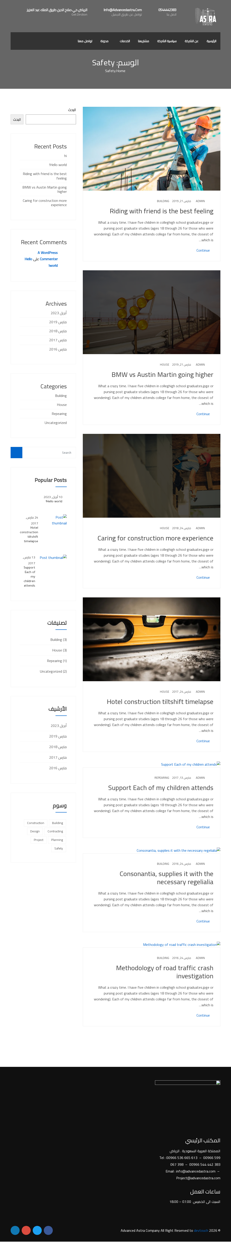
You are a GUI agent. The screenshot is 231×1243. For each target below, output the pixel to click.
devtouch (201, 1230)
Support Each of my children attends (160, 787)
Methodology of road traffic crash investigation (164, 971)
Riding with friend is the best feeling (161, 211)
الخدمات (125, 41)
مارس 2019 (58, 322)
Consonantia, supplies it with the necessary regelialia (166, 877)
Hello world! (58, 164)
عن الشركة (192, 41)
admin (200, 201)
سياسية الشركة (167, 41)
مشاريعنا (143, 41)
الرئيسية (211, 41)
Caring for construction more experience (155, 538)
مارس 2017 (58, 340)
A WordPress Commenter (48, 255)
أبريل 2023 (59, 313)
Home (120, 70)
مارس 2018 (58, 331)
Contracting (55, 831)
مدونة (104, 41)
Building (163, 201)
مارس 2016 (58, 349)
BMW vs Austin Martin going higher (162, 374)
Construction (35, 823)
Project (38, 840)
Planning (57, 840)
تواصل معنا (85, 41)
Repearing (162, 777)
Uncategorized (56, 422)
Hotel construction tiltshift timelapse (160, 701)
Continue (203, 250)
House (164, 364)
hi (65, 155)
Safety (58, 848)
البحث (72, 110)
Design (35, 831)
